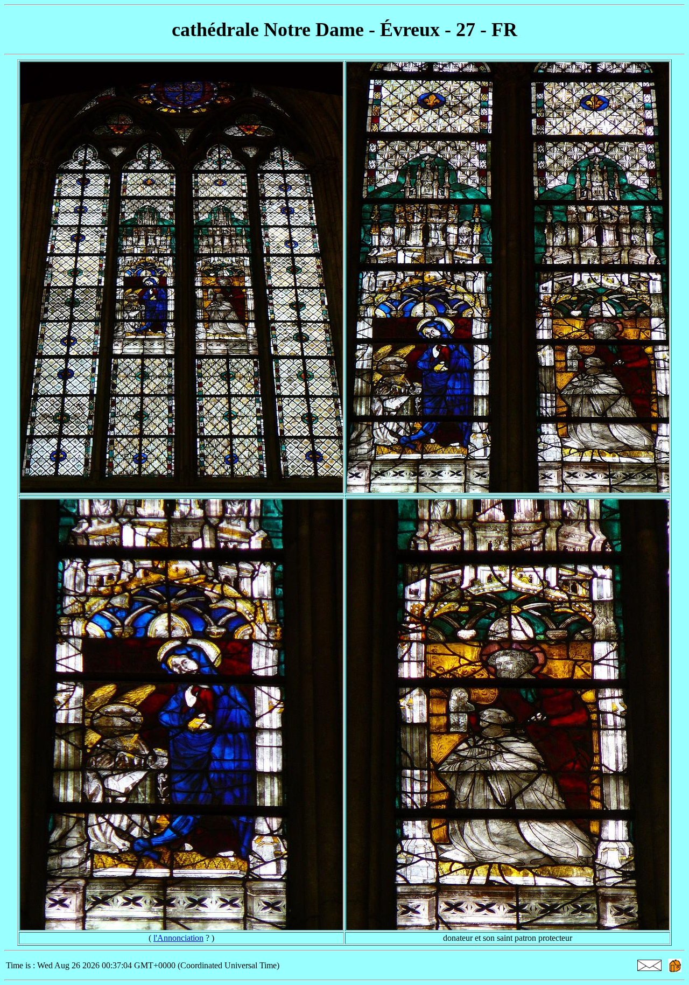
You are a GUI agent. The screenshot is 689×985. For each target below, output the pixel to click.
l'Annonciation (178, 937)
